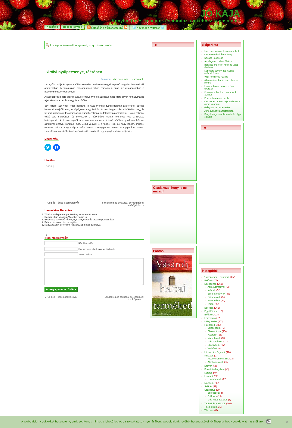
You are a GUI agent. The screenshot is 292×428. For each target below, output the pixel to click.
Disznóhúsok (214, 331)
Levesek (208, 376)
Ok (268, 421)
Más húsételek (120, 79)
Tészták (208, 410)
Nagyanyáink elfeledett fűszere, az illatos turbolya (72, 224)
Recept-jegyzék (72, 26)
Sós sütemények (216, 293)
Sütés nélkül (214, 300)
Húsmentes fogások (214, 352)
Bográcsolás (214, 392)
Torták (211, 304)
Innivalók (209, 355)
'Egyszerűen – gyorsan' (216, 277)
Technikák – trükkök (215, 403)
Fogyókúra (210, 318)
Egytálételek (210, 311)
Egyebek (209, 307)
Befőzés (208, 280)
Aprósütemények (216, 287)
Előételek (209, 314)
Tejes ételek (210, 407)
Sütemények (214, 297)
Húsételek (209, 325)
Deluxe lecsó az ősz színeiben (61, 222)
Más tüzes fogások (217, 399)
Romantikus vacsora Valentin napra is (65, 217)
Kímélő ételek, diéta (214, 369)
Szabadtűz (209, 389)
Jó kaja (220, 13)
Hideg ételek (210, 321)
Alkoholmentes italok (218, 358)
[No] (287, 422)
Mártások (209, 383)
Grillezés (212, 396)
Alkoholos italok (216, 362)
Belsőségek (214, 328)
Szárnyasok (137, 79)
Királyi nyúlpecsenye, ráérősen (74, 72)
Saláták (208, 386)
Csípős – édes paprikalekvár (63, 202)
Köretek (208, 372)
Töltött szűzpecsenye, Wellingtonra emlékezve (70, 214)
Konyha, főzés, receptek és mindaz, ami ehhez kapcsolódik (176, 20)
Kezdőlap (52, 26)
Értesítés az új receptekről (107, 27)
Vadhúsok (213, 348)
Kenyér (208, 366)
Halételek (212, 334)
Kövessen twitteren (148, 27)
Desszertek (210, 284)
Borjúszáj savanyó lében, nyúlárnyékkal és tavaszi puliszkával (79, 219)
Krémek (212, 290)
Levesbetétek (215, 379)
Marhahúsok (214, 338)
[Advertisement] (146, 33)
